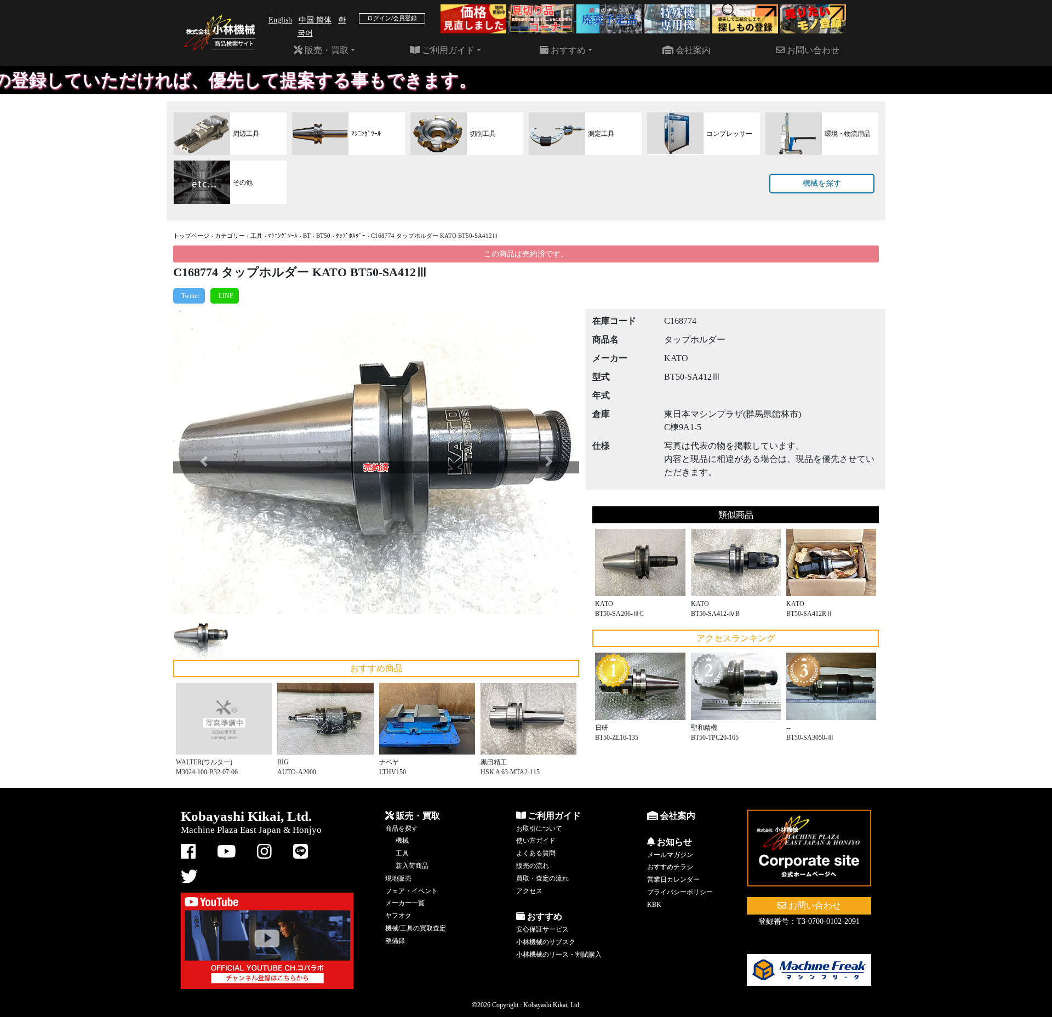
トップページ (191, 235)
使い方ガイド (536, 840)
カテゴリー (230, 235)
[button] (203, 461)
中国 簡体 (315, 20)
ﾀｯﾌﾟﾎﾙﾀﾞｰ (350, 235)
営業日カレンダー (673, 879)
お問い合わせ (812, 50)
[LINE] (224, 296)
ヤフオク (398, 915)
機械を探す (822, 183)
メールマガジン (670, 855)
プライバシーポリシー (680, 892)
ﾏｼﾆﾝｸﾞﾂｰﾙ (283, 235)
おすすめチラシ (670, 867)
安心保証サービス (542, 929)
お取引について (539, 828)
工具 (256, 235)
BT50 (323, 235)
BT (307, 235)
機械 (402, 840)
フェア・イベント (411, 891)
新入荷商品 (412, 866)
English (280, 20)
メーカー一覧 (405, 903)
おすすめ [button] (567, 50)
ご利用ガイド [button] (447, 50)
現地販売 (398, 878)
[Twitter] (189, 296)
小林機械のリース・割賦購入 (559, 954)
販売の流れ (532, 866)
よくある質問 (536, 853)
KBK (654, 905)
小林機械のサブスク (545, 942)
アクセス (529, 891)
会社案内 (692, 50)
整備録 (395, 941)
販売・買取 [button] (325, 50)
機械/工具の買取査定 (415, 928)
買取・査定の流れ (542, 878)
